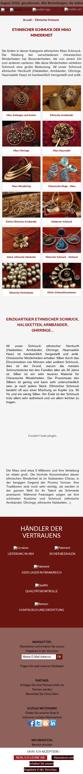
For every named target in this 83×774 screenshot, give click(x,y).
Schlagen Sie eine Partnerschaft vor (42, 685)
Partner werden (42, 689)
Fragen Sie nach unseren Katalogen (42, 666)
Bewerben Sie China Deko (42, 694)
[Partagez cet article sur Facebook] (35, 302)
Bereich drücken (42, 744)
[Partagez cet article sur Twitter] (46, 302)
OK (59, 656)
